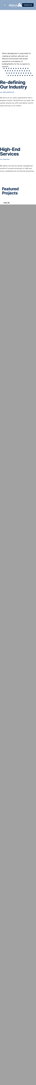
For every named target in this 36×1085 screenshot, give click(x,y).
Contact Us (28, 5)
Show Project (8, 756)
